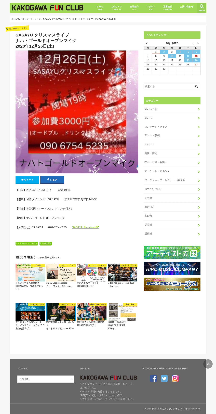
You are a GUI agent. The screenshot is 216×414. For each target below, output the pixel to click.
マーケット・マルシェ (157, 171)
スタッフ (151, 7)
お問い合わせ (186, 6)
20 (196, 60)
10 (172, 56)
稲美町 (148, 224)
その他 (148, 198)
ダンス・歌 (150, 108)
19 (188, 60)
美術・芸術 (150, 153)
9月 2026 (172, 43)
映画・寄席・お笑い (155, 162)
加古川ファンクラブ (170, 408)
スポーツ (149, 144)
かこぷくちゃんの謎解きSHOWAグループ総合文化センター (29, 286)
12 (188, 56)
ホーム (100, 7)
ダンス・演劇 (152, 135)
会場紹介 (134, 7)
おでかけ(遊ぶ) (152, 189)
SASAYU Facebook (84, 227)
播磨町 (148, 233)
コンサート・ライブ (28, 243)
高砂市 (148, 215)
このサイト (116, 7)
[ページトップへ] (208, 364)
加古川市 (47, 243)
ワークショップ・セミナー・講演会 (164, 180)
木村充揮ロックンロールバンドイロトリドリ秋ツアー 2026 (60, 325)
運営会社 (167, 7)
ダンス (148, 117)
